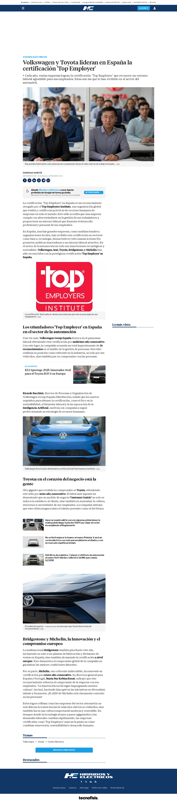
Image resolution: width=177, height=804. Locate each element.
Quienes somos (59, 788)
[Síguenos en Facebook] (81, 781)
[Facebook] (25, 180)
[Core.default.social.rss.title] (95, 781)
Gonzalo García (32, 173)
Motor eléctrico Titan (61, 2)
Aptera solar (126, 2)
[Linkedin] (34, 180)
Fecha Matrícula (117, 788)
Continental (75, 2)
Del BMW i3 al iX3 (140, 2)
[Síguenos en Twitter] (86, 781)
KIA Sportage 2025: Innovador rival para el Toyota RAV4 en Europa (48, 371)
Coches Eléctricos (35, 57)
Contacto (72, 788)
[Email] (48, 180)
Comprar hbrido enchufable (93, 2)
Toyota (41, 742)
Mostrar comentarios (64, 750)
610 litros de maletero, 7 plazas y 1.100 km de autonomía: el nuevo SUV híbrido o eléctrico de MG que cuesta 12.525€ (74, 558)
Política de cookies (99, 788)
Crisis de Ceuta (36, 2)
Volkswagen (28, 742)
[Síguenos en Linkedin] (90, 781)
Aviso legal (84, 788)
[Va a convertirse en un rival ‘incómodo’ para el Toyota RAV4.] (89, 375)
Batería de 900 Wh (113, 2)
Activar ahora (92, 192)
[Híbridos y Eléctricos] (88, 775)
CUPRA (47, 2)
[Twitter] (29, 180)
